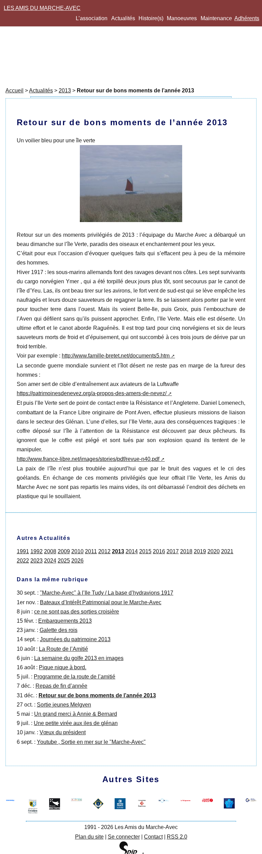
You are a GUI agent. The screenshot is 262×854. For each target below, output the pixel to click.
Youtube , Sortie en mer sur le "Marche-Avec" (91, 742)
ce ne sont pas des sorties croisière (76, 611)
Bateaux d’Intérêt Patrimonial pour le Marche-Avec (100, 602)
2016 (159, 551)
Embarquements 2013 (65, 621)
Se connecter (124, 837)
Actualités (123, 18)
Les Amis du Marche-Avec (42, 8)
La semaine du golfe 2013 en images (78, 658)
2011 (91, 551)
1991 (23, 551)
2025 (64, 561)
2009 (64, 551)
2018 (186, 551)
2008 (50, 551)
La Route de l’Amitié (63, 649)
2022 (23, 561)
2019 (200, 551)
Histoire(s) (151, 18)
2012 (104, 551)
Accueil (14, 90)
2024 (50, 561)
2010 (77, 551)
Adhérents (246, 18)
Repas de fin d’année (61, 686)
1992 (36, 551)
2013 (65, 90)
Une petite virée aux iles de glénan (76, 723)
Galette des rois (58, 630)
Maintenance (216, 18)
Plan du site (89, 837)
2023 (36, 561)
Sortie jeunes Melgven (64, 705)
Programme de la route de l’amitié (74, 677)
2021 (227, 551)
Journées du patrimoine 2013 (75, 639)
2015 (145, 551)
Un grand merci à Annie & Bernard (75, 714)
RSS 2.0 (177, 837)
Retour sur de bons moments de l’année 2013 (97, 695)
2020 (213, 551)
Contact (153, 837)
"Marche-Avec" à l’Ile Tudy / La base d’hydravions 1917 (106, 593)
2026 (77, 561)
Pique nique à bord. (62, 667)
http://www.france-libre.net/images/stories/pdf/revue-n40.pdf (88, 459)
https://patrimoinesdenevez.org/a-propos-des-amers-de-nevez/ (91, 393)
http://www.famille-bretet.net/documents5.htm (116, 356)
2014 (132, 551)
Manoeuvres (182, 18)
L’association (91, 18)
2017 (172, 551)
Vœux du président (63, 732)
